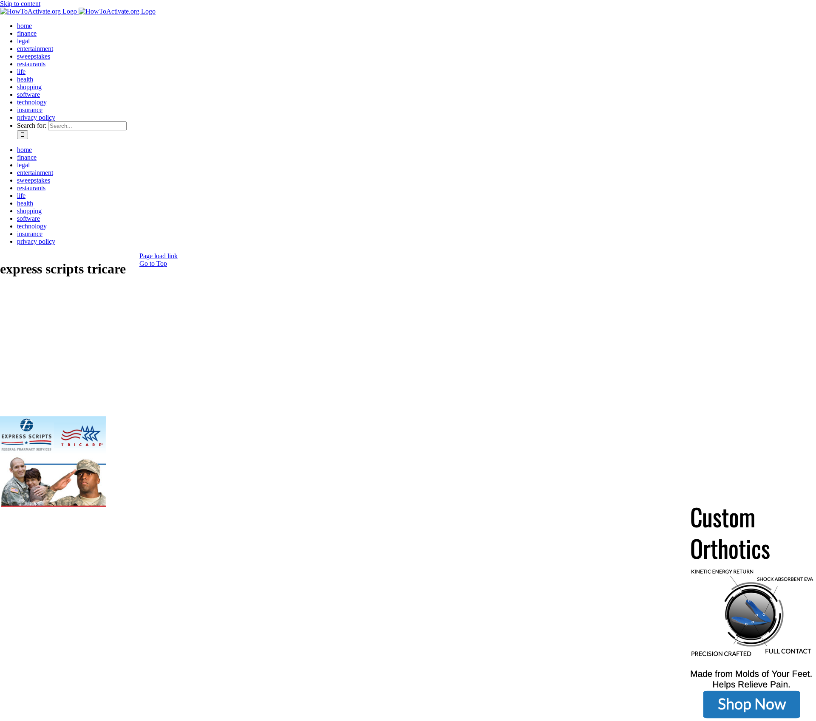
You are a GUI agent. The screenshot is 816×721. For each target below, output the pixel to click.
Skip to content (20, 3)
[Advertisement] (64, 351)
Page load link (158, 255)
